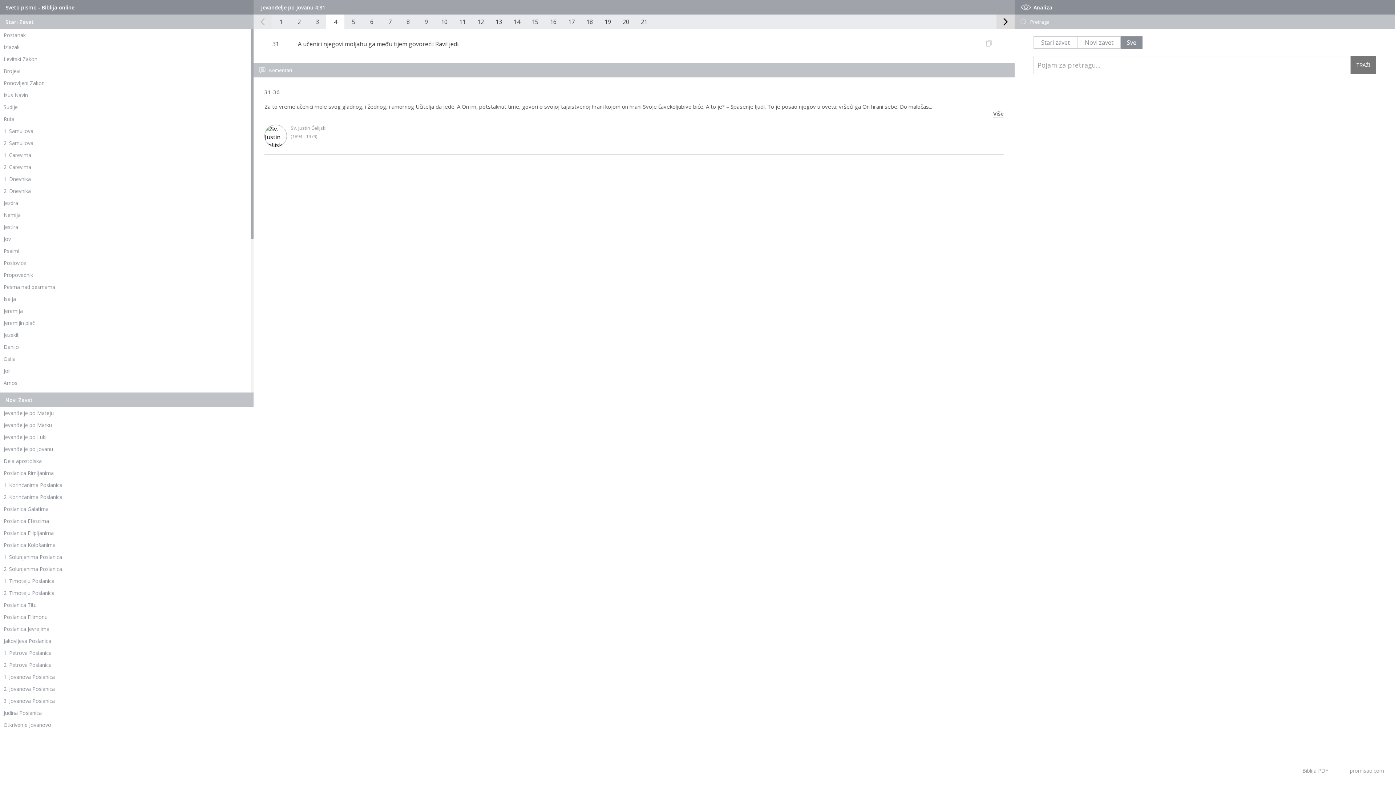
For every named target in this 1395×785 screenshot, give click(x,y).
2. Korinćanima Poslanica (33, 497)
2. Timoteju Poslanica (29, 592)
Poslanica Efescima (26, 521)
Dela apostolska (23, 461)
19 (607, 22)
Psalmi (11, 250)
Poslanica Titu (20, 604)
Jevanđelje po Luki (25, 437)
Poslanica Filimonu (26, 616)
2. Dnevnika (17, 191)
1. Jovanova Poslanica (29, 676)
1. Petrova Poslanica (28, 652)
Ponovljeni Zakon (24, 83)
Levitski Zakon (20, 59)
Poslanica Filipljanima (29, 533)
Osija (10, 358)
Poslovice (15, 262)
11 (462, 22)
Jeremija (13, 310)
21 (644, 22)
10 (444, 22)
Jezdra (11, 203)
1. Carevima (17, 155)
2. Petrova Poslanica (28, 664)
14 (517, 22)
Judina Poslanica (23, 712)
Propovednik (18, 274)
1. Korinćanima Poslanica (33, 485)
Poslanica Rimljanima (29, 473)
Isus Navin (16, 95)
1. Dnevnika (17, 179)
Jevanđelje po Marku (28, 425)
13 (499, 22)
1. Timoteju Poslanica (29, 580)
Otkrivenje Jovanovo (27, 724)
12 (480, 22)
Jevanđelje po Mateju (29, 413)
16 (553, 22)
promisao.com (1367, 770)
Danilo (11, 346)
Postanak (15, 35)
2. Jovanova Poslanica (29, 688)
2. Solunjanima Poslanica (33, 568)
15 (535, 22)
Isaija (10, 298)
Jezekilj (12, 334)
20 (626, 22)
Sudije (11, 107)
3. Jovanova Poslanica (29, 700)
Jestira (11, 227)
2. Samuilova (18, 143)
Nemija (12, 215)
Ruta (9, 119)
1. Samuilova (18, 131)
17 (571, 22)
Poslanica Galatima (26, 509)
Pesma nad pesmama (29, 286)
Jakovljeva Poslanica (27, 640)
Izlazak (12, 47)
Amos (10, 382)
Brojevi (12, 71)
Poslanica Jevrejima (26, 628)
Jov (7, 239)
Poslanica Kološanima (30, 545)
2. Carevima (17, 167)
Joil (7, 370)
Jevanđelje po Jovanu (28, 449)
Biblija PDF (1315, 770)
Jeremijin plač (19, 322)
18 (589, 22)
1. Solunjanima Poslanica (33, 556)
